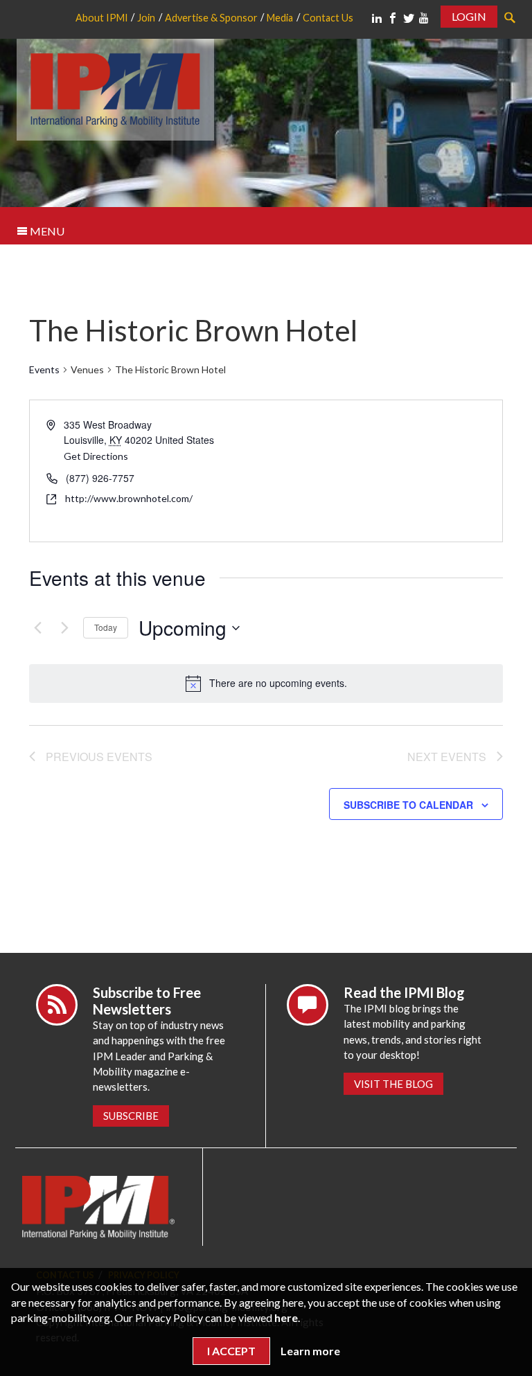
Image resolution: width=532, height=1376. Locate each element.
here (286, 1317)
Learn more (310, 1350)
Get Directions (96, 456)
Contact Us (328, 18)
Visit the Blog (393, 1084)
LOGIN (469, 16)
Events (44, 369)
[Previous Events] (37, 628)
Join (146, 18)
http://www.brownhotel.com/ (129, 498)
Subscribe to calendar (408, 805)
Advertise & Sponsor (211, 18)
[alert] (266, 683)
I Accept (231, 1350)
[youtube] (424, 18)
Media (280, 18)
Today (105, 627)
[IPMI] (115, 87)
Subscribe (131, 1115)
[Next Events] (64, 628)
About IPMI (102, 18)
